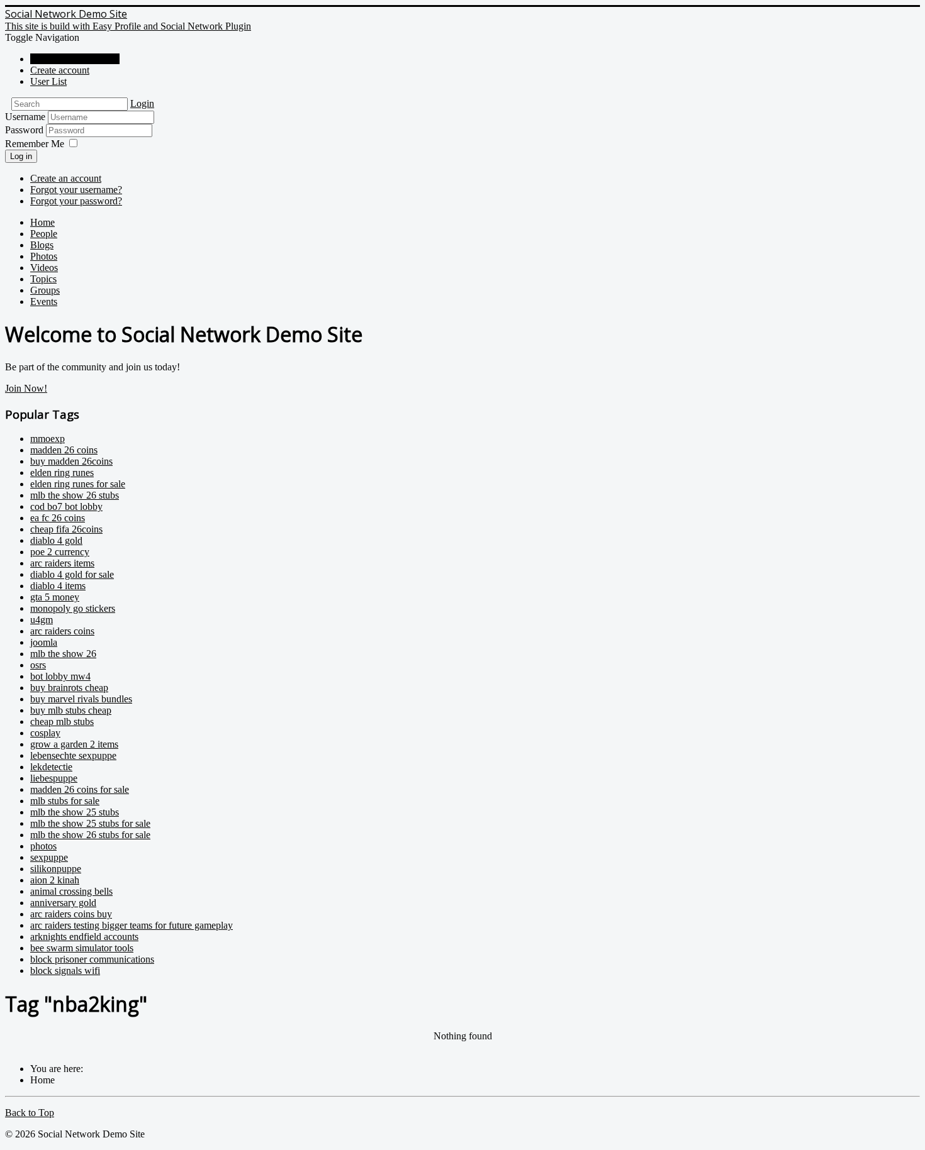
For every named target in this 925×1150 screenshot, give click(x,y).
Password (25, 129)
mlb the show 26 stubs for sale (90, 834)
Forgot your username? (76, 189)
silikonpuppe (55, 868)
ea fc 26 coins (57, 517)
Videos (44, 267)
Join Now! (26, 388)
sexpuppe (49, 857)
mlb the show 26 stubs (74, 495)
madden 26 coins (64, 450)
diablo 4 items (58, 585)
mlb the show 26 (63, 653)
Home (42, 222)
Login (142, 103)
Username (25, 116)
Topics (43, 279)
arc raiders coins (62, 631)
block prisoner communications (92, 959)
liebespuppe (53, 778)
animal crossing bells (71, 891)
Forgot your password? (76, 201)
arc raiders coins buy (71, 914)
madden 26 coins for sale (79, 789)
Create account (59, 70)
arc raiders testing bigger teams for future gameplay (131, 925)
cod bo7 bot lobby (66, 506)
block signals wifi (65, 970)
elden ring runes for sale (77, 483)
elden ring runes (62, 472)
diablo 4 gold (56, 540)
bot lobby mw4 (60, 676)
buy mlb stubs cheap (70, 710)
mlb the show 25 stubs (74, 812)
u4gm (41, 619)
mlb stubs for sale (64, 800)
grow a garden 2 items (74, 744)
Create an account (65, 178)
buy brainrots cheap (69, 687)
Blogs (41, 245)
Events (43, 301)
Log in (21, 156)
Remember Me (34, 143)
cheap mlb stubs (62, 721)
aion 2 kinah (54, 880)
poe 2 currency (59, 551)
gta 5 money (54, 597)
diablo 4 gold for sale (72, 574)
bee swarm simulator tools (81, 948)
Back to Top (29, 1112)
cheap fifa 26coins (66, 529)
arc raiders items (62, 563)
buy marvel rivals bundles (81, 699)
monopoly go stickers (72, 608)
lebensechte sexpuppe (73, 755)
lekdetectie (51, 766)
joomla (43, 642)
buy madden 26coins (71, 461)
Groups (45, 290)
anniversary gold (63, 902)
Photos (43, 256)
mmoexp (47, 438)
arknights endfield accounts (84, 936)
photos (43, 846)
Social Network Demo (75, 58)
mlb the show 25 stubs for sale (90, 823)
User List (48, 81)
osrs (38, 665)
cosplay (45, 732)
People (43, 233)
